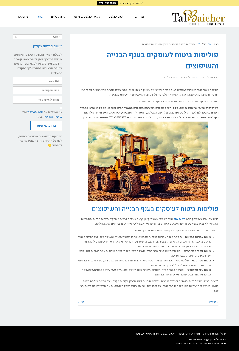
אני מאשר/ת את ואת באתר (42, 114)
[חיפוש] (16, 36)
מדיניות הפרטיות (52, 116)
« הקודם (213, 302)
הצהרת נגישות (184, 343)
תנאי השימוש (35, 112)
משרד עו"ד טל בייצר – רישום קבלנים (180, 333)
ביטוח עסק (179, 218)
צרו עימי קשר (46, 125)
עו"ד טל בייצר (168, 77)
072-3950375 (107, 3)
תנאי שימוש (219, 343)
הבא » (81, 302)
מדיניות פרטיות (202, 343)
